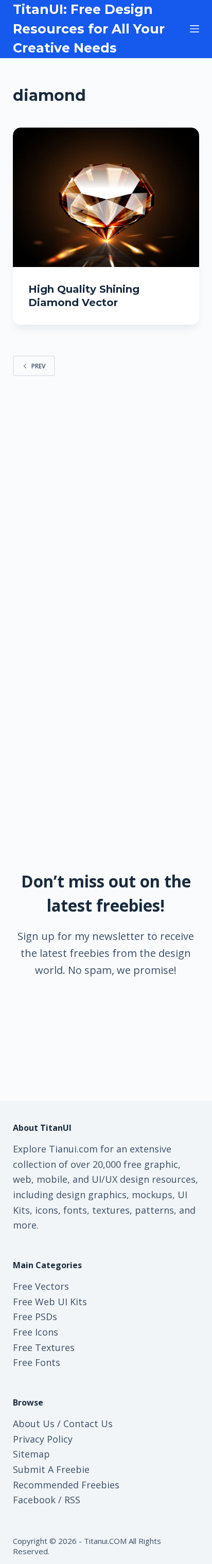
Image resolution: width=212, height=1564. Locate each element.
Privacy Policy (43, 1439)
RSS (72, 1500)
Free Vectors (41, 1286)
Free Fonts (36, 1362)
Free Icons (35, 1332)
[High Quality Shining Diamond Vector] (106, 198)
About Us (34, 1423)
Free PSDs (35, 1316)
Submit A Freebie (51, 1469)
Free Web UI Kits (50, 1301)
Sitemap (31, 1454)
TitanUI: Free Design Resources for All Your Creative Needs (89, 29)
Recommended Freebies (66, 1485)
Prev (38, 366)
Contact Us (88, 1423)
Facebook (34, 1500)
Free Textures (44, 1347)
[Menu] (194, 28)
